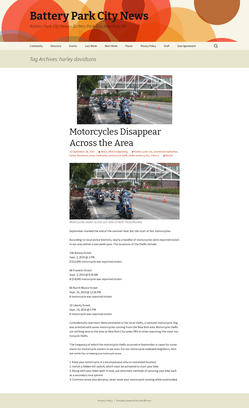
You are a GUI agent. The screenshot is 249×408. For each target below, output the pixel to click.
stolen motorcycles (139, 155)
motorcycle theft (118, 155)
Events (73, 46)
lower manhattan (98, 155)
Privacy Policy (148, 46)
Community (36, 46)
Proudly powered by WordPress (133, 400)
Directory (55, 46)
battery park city (143, 151)
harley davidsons (78, 155)
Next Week (111, 46)
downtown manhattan (165, 151)
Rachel (169, 155)
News (104, 151)
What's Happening (118, 151)
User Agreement (186, 46)
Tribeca (155, 155)
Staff (166, 46)
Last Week (91, 46)
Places (129, 46)
